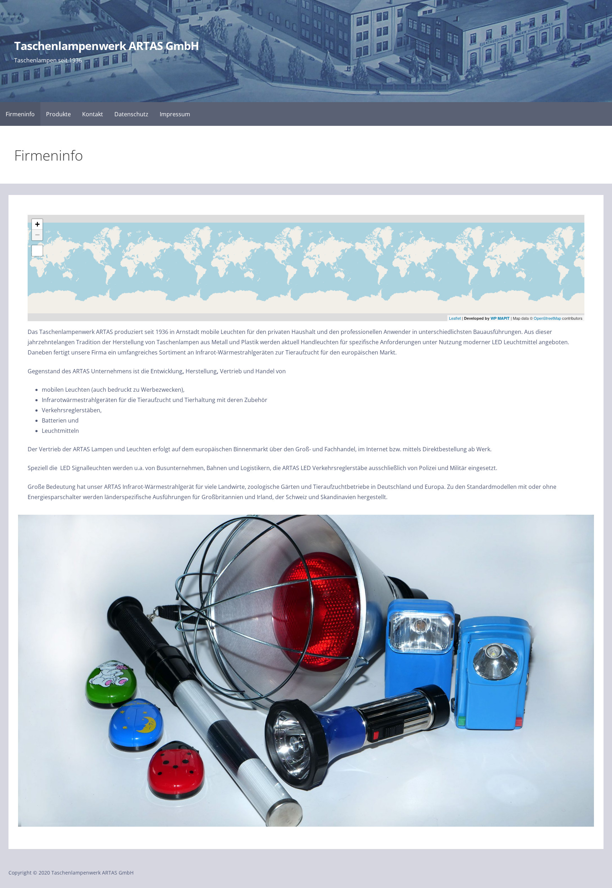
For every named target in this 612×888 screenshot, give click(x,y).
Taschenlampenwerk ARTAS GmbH (106, 45)
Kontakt (92, 114)
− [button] (37, 234)
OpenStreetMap (547, 318)
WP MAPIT (500, 318)
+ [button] (37, 224)
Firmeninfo (20, 114)
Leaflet (455, 318)
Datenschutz (131, 114)
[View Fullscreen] (37, 250)
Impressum (175, 114)
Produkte (58, 114)
